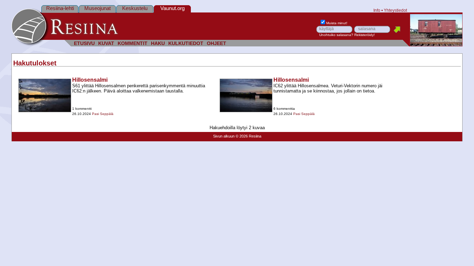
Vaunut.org (172, 8)
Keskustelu (134, 8)
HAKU (158, 43)
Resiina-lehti (60, 8)
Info (376, 10)
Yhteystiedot (395, 10)
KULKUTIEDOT (185, 43)
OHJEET (216, 43)
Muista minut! (336, 23)
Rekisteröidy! (364, 35)
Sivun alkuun (224, 136)
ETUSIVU (84, 43)
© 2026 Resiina (248, 136)
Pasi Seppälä (102, 114)
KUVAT (106, 43)
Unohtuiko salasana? (336, 35)
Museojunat (97, 8)
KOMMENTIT (132, 43)
